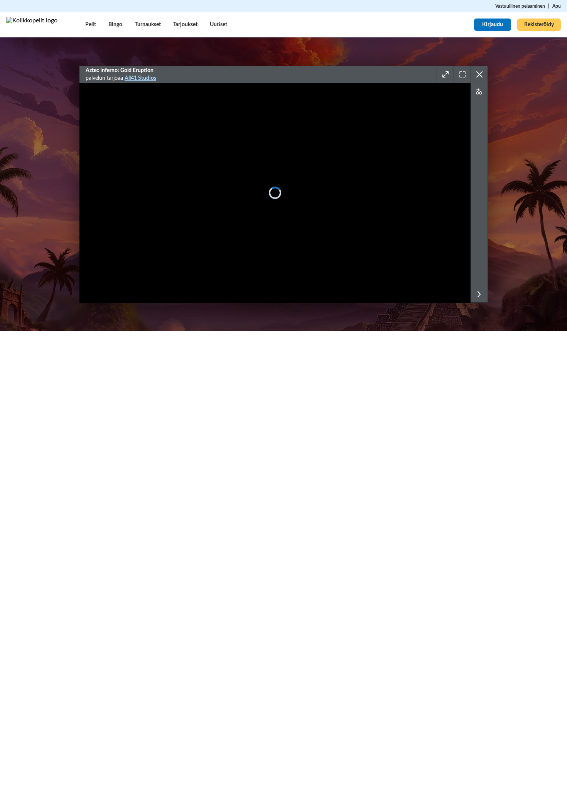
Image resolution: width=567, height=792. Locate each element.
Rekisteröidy (539, 24)
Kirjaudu (492, 24)
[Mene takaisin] (479, 74)
